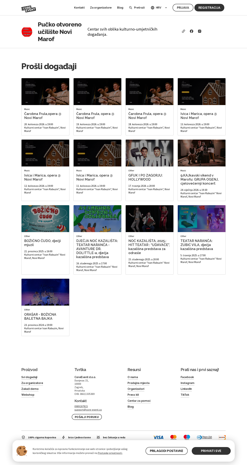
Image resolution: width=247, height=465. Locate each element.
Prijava (183, 7)
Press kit (133, 394)
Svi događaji (29, 377)
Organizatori (136, 388)
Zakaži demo (29, 388)
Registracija (209, 7)
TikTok (185, 394)
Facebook (187, 377)
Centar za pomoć (139, 400)
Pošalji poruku (87, 417)
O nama (133, 377)
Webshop (27, 394)
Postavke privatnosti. (110, 453)
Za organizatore (101, 7)
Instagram (187, 383)
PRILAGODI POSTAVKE (166, 451)
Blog (120, 7)
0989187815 (81, 406)
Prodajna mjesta (138, 383)
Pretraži (139, 7)
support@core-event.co (88, 409)
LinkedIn (186, 388)
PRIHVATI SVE (211, 451)
